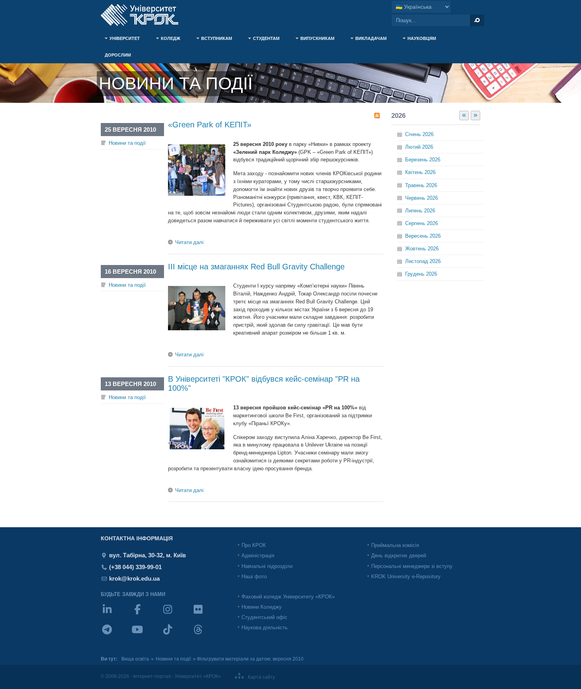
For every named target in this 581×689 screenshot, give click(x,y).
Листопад (423, 261)
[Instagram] (176, 614)
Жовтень (422, 249)
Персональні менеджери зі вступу (412, 566)
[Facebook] (146, 614)
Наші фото (254, 576)
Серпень (421, 223)
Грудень (421, 274)
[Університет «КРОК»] (144, 15)
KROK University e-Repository (406, 576)
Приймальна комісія (395, 545)
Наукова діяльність (264, 627)
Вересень (423, 236)
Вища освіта (135, 659)
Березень (422, 160)
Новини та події (127, 143)
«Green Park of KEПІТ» (209, 124)
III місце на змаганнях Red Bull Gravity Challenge (256, 266)
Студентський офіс (264, 617)
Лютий (419, 147)
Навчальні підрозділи (266, 566)
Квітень (420, 172)
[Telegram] (116, 635)
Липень (420, 211)
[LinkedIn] (116, 614)
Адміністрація (257, 555)
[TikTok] (176, 635)
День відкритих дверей (398, 555)
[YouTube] (146, 635)
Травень (421, 185)
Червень (421, 198)
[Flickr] (207, 614)
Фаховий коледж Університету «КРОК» (288, 597)
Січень (419, 134)
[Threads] (207, 635)
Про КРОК (253, 545)
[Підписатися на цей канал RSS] (377, 115)
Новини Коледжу (261, 607)
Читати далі (189, 242)
